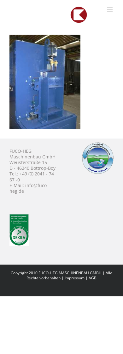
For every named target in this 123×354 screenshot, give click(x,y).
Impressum (75, 278)
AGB (93, 278)
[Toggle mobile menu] (110, 9)
